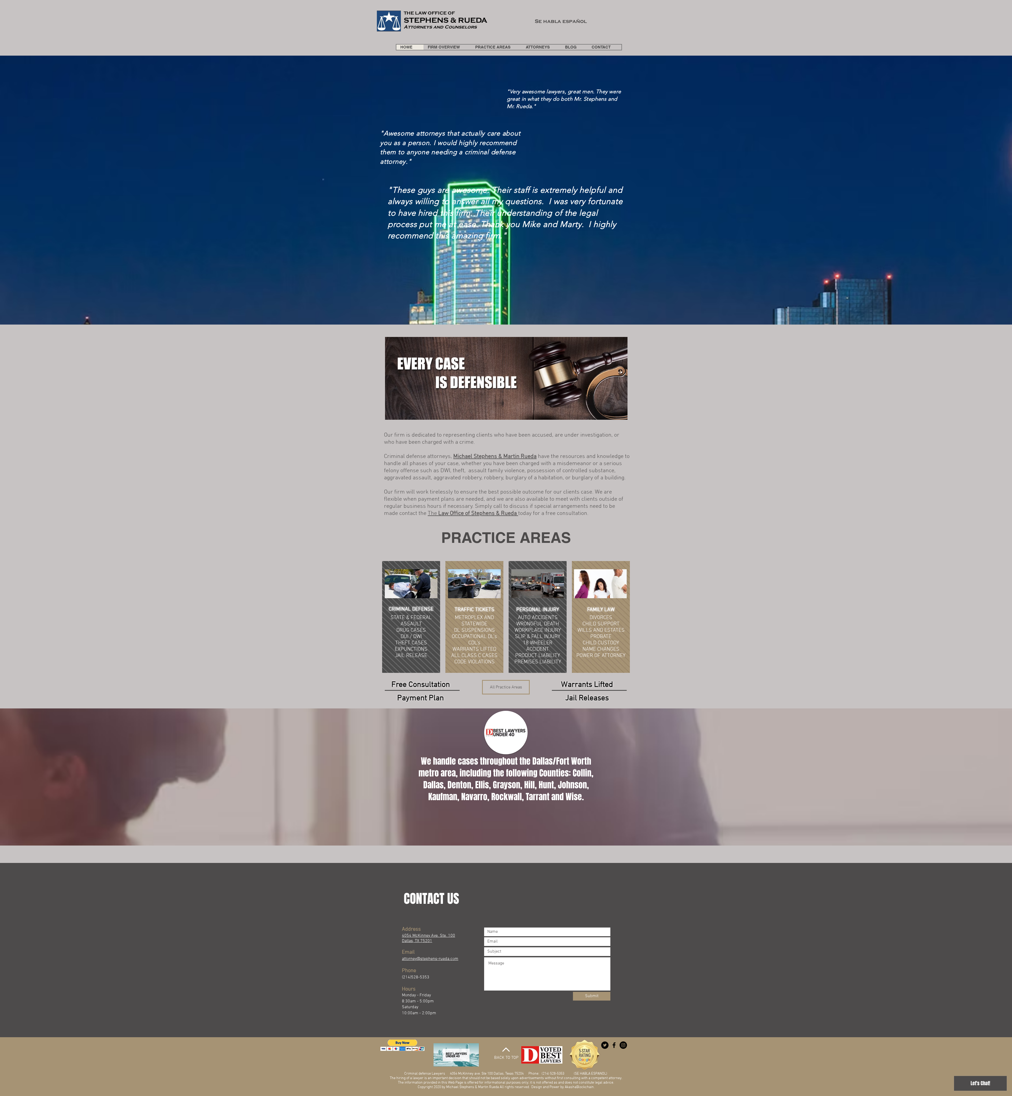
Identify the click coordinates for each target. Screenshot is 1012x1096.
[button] (402, 1045)
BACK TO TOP (506, 1057)
